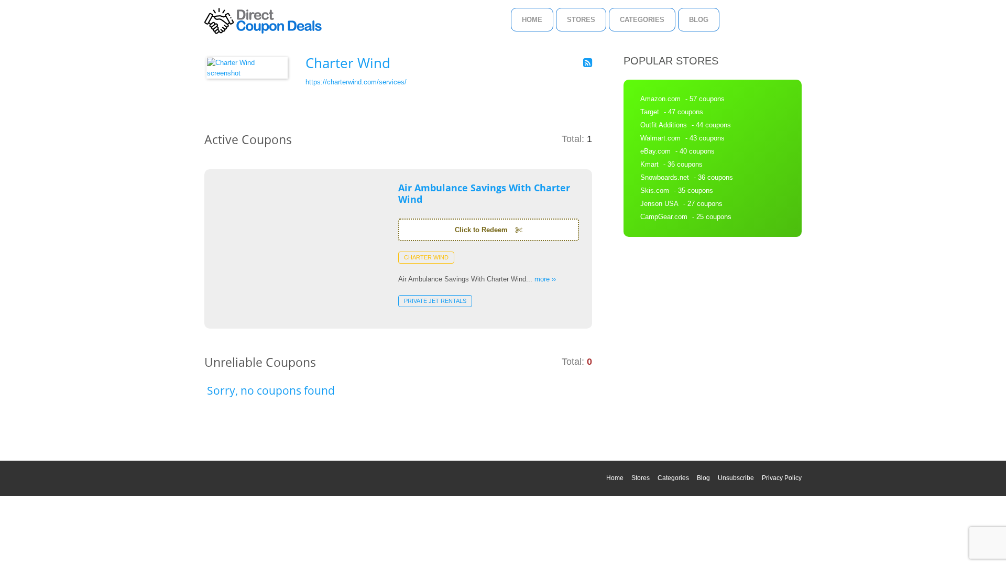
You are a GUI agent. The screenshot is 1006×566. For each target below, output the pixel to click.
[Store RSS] (587, 63)
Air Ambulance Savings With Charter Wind (484, 193)
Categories (642, 20)
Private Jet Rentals (435, 301)
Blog (698, 20)
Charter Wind (426, 257)
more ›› (545, 279)
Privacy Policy (782, 478)
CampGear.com (663, 217)
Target (649, 112)
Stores (581, 20)
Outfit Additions (663, 125)
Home (532, 20)
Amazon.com (660, 99)
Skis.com (654, 190)
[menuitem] (532, 19)
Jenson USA (659, 204)
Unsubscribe (736, 478)
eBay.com (655, 151)
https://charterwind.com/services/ (356, 82)
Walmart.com (660, 138)
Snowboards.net (664, 177)
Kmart (649, 164)
